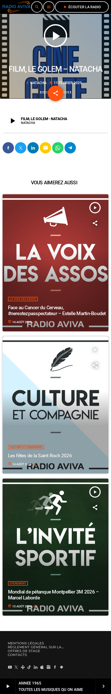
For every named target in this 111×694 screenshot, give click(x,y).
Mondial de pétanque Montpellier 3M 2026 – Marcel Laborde (53, 595)
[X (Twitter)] (16, 667)
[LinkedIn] (36, 667)
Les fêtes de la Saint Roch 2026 (40, 456)
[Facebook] (55, 667)
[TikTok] (29, 667)
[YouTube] (10, 667)
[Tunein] (23, 667)
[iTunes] (42, 667)
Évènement (18, 583)
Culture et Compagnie (26, 447)
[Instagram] (48, 667)
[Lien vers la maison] (16, 7)
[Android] (61, 667)
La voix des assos (23, 299)
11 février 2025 (65, 83)
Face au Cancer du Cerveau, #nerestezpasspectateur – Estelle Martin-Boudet (57, 310)
